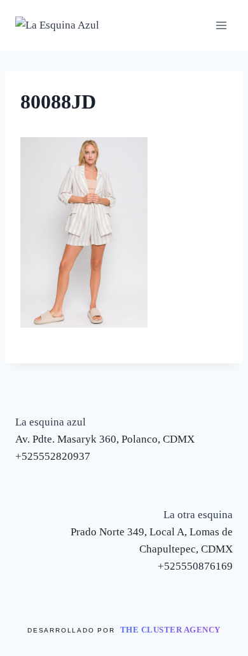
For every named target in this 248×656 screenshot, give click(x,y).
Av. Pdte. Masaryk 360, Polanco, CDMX (105, 439)
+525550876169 (195, 566)
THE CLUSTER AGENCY (170, 629)
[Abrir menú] (221, 25)
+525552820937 (52, 456)
